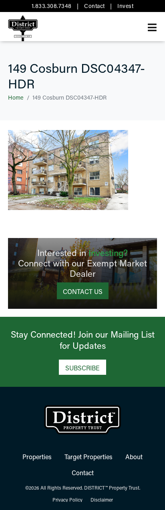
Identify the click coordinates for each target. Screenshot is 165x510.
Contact (94, 6)
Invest (125, 6)
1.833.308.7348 (52, 6)
